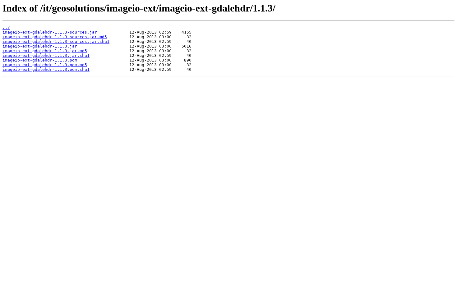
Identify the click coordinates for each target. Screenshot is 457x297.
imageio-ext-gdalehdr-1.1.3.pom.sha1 (46, 69)
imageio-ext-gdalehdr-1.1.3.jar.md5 (44, 50)
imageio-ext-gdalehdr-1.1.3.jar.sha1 (46, 55)
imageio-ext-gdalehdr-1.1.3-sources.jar (49, 32)
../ (6, 27)
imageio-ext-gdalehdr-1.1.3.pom (39, 60)
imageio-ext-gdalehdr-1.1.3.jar (39, 46)
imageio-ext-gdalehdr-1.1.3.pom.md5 (44, 64)
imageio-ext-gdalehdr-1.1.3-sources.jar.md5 (54, 36)
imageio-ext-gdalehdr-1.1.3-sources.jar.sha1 (55, 41)
